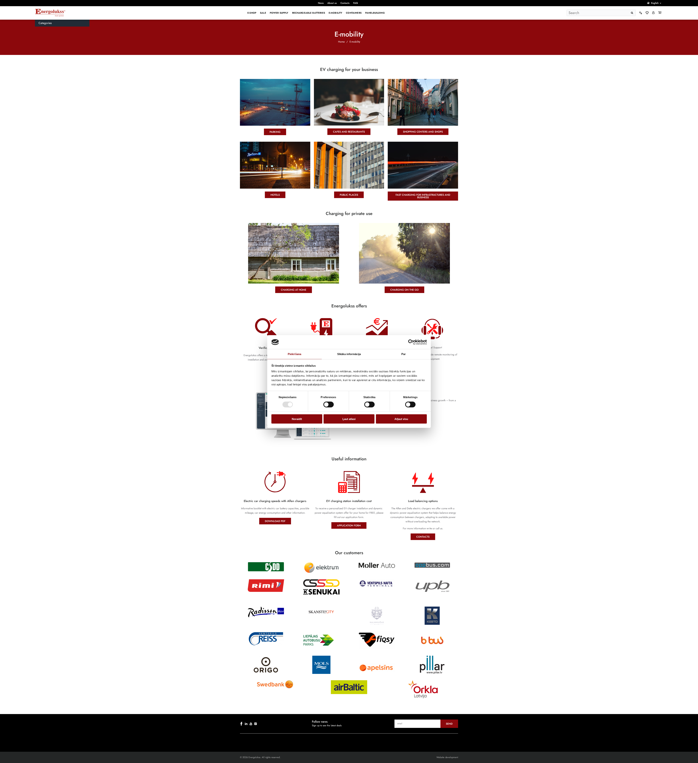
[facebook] (241, 723)
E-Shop (251, 13)
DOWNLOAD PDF (275, 521)
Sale (263, 13)
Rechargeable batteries (308, 13)
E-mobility (335, 13)
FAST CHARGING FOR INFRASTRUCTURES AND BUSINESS (423, 196)
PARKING (275, 132)
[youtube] (250, 723)
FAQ (355, 3)
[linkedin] (246, 723)
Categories (45, 23)
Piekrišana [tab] (294, 354)
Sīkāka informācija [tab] (349, 354)
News (321, 3)
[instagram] (255, 723)
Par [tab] (403, 354)
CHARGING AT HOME (293, 290)
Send (449, 724)
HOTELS (275, 195)
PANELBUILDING (375, 13)
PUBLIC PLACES (349, 195)
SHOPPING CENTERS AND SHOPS (423, 132)
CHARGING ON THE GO (404, 290)
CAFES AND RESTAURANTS (349, 132)
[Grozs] (659, 12)
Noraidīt (297, 419)
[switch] (328, 404)
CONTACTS (423, 537)
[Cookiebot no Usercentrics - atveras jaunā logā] (411, 342)
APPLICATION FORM (349, 525)
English (655, 3)
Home (341, 41)
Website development (447, 757)
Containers (354, 13)
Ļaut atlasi (349, 419)
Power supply (279, 13)
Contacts (345, 3)
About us (332, 3)
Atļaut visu (401, 419)
